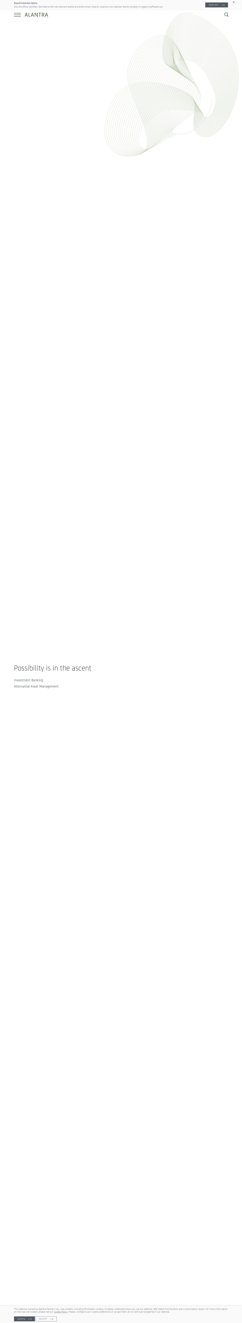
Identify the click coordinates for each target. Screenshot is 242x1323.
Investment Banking (28, 680)
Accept (43, 1319)
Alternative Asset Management (36, 686)
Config (21, 1319)
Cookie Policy (60, 1311)
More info (213, 5)
